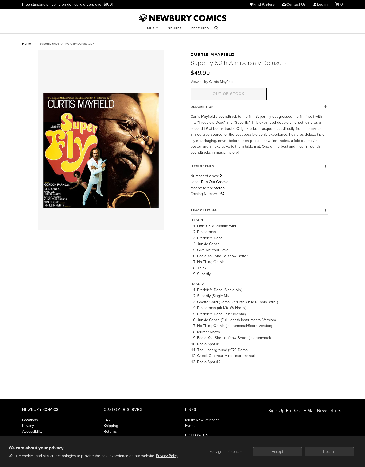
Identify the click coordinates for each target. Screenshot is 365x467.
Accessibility (32, 431)
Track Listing (204, 210)
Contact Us (296, 4)
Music (152, 28)
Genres (175, 28)
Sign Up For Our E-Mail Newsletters (304, 410)
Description (202, 107)
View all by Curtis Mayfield (212, 81)
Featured (200, 28)
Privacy (28, 425)
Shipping (111, 425)
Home (26, 43)
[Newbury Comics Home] (182, 18)
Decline (329, 451)
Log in (322, 4)
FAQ (107, 420)
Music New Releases (202, 420)
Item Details (202, 166)
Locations (30, 420)
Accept (277, 451)
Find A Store (264, 4)
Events (190, 425)
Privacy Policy (167, 456)
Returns (110, 431)
